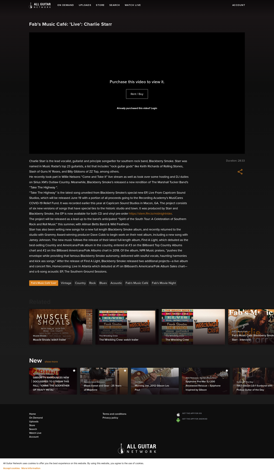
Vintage (66, 283)
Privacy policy (110, 417)
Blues (103, 283)
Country (80, 283)
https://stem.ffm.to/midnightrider (150, 214)
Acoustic (116, 283)
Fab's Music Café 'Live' (43, 283)
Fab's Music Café (137, 283)
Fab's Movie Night (164, 283)
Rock (92, 283)
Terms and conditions (114, 414)
